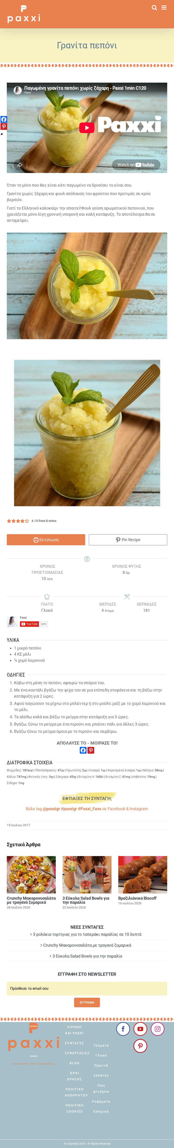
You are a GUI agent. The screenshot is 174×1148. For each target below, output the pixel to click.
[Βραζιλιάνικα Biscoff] (142, 875)
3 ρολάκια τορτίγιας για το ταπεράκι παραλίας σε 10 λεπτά (87, 934)
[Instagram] (157, 1029)
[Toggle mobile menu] (164, 7)
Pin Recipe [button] (130, 539)
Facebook (116, 808)
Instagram (139, 808)
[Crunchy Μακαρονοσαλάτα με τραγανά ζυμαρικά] (31, 875)
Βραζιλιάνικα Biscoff (137, 898)
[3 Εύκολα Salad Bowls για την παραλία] (87, 875)
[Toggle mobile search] (154, 7)
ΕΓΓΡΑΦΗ (87, 1002)
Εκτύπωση (49, 539)
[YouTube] (140, 1029)
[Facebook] (83, 750)
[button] (9, 521)
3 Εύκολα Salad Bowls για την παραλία (86, 900)
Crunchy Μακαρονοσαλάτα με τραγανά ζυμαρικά (31, 900)
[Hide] (2, 134)
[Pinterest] (90, 750)
